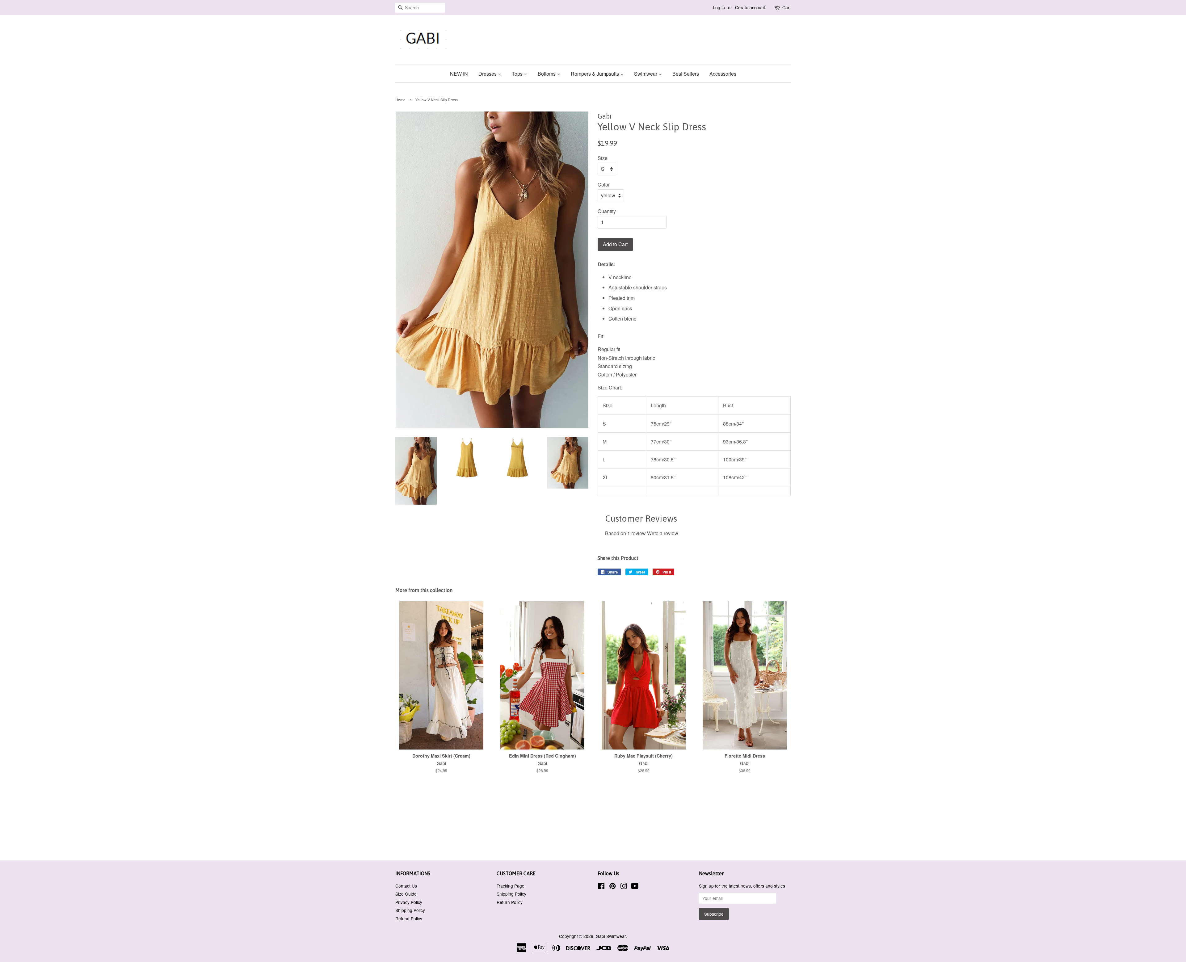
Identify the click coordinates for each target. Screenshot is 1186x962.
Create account (750, 7)
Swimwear (646, 73)
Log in (719, 7)
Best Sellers (685, 73)
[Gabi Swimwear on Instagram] (623, 887)
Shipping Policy (410, 910)
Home (400, 99)
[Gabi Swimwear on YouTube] (634, 887)
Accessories (722, 73)
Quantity (607, 211)
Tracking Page (510, 886)
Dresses (488, 73)
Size (603, 158)
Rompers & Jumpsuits (595, 73)
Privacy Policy (408, 902)
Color (604, 184)
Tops (518, 73)
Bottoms (547, 73)
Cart (786, 7)
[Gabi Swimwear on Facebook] (601, 887)
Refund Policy (408, 918)
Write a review (662, 533)
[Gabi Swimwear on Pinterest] (612, 887)
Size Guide (406, 894)
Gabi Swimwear (611, 936)
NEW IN (459, 73)
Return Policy (510, 902)
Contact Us (406, 886)
